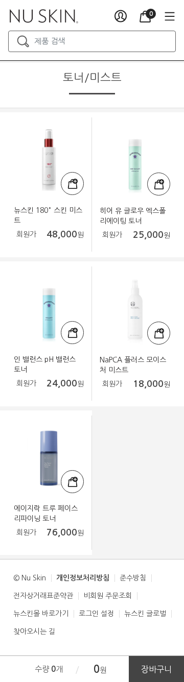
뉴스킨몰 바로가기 (40, 613)
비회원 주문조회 (107, 595)
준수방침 (133, 577)
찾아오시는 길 (34, 631)
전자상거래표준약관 (43, 595)
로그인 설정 (96, 613)
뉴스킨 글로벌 (145, 613)
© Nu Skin (29, 577)
